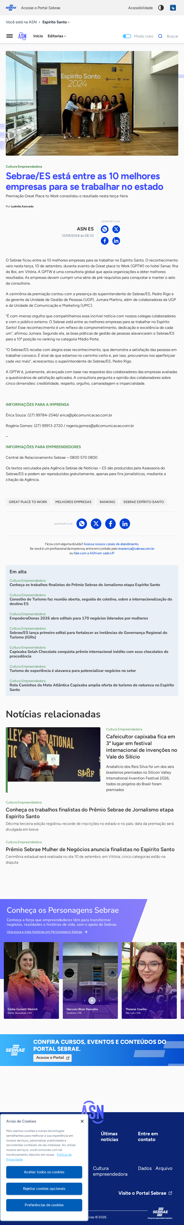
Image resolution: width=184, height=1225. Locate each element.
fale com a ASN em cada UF (94, 553)
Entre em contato (148, 1136)
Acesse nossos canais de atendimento (111, 544)
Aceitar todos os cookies (44, 1172)
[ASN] (92, 1112)
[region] (44, 1167)
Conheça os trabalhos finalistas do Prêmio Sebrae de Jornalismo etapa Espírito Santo (90, 813)
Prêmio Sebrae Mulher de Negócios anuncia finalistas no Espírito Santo (90, 849)
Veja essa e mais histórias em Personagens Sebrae (44, 932)
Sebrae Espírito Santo (143, 502)
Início (38, 36)
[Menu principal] (9, 36)
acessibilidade (140, 8)
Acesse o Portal (50, 1057)
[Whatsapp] (105, 229)
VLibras (173, 7)
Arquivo (163, 1168)
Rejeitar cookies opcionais (44, 1189)
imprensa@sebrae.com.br (136, 548)
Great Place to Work (28, 502)
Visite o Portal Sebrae (142, 1193)
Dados (145, 1168)
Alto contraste (161, 7)
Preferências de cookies (44, 1205)
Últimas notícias (109, 1136)
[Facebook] (105, 241)
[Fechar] (82, 1121)
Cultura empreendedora (110, 1171)
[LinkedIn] (116, 241)
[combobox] (56, 22)
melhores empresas (73, 502)
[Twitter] (116, 229)
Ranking (107, 502)
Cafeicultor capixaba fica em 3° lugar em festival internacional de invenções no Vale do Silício (141, 746)
